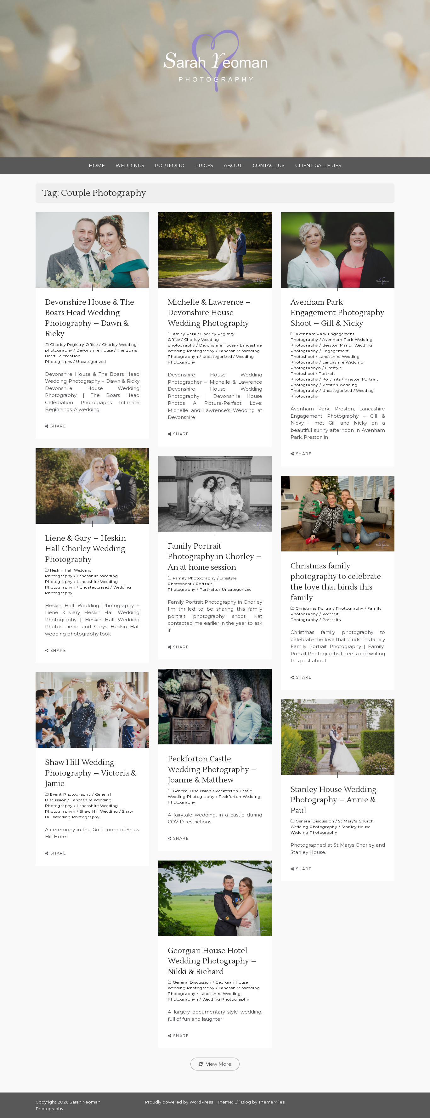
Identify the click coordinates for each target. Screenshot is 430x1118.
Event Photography (70, 794)
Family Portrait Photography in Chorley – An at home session (215, 556)
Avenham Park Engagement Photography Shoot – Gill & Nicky (337, 312)
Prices (204, 165)
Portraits (331, 379)
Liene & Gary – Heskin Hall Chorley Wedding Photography (85, 549)
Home (97, 165)
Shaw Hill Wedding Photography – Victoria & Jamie (90, 773)
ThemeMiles (271, 1101)
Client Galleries (318, 165)
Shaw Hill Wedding (99, 811)
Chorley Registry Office (74, 344)
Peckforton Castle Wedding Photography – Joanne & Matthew (212, 769)
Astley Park (184, 333)
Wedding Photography (225, 999)
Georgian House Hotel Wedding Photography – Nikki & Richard (212, 961)
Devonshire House (94, 350)
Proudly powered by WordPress (179, 1101)
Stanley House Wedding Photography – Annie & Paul (333, 800)
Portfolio (169, 165)
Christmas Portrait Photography (330, 608)
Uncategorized (91, 361)
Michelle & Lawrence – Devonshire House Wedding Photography (209, 312)
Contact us (269, 165)
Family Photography (194, 578)
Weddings (130, 165)
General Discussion (192, 790)
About (233, 165)
